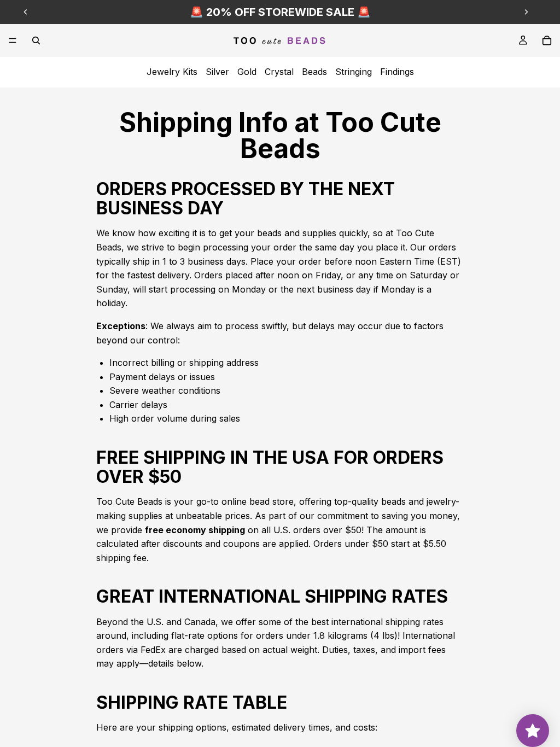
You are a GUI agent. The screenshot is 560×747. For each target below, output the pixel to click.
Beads (314, 71)
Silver (217, 71)
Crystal (279, 71)
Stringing (353, 71)
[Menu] (12, 40)
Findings (397, 71)
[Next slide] (526, 12)
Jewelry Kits (172, 71)
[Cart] (547, 40)
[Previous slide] (26, 12)
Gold (246, 71)
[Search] (36, 40)
